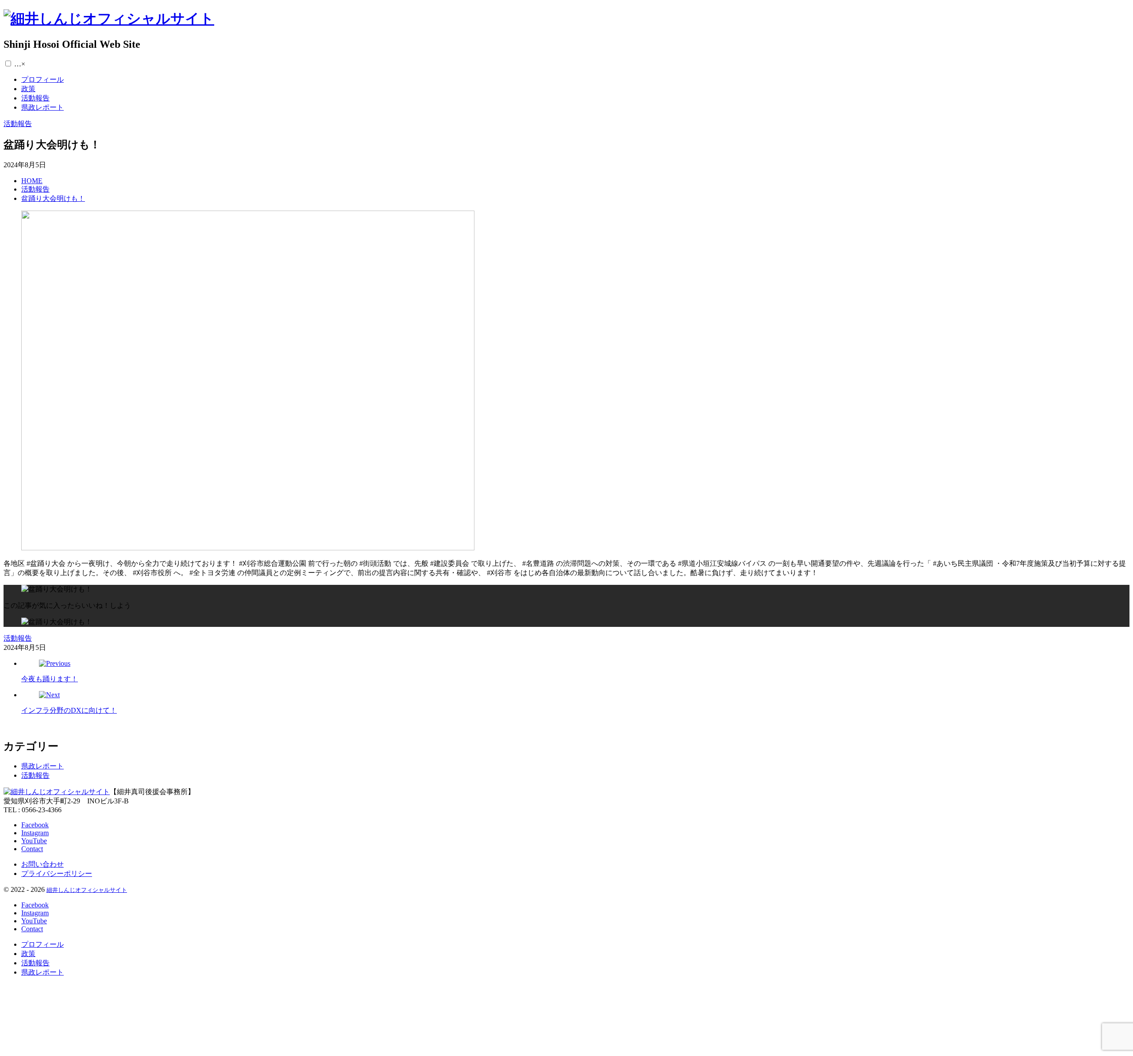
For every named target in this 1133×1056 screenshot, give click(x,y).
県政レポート (42, 766)
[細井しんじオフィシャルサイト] (109, 19)
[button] (8, 63)
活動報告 (35, 775)
